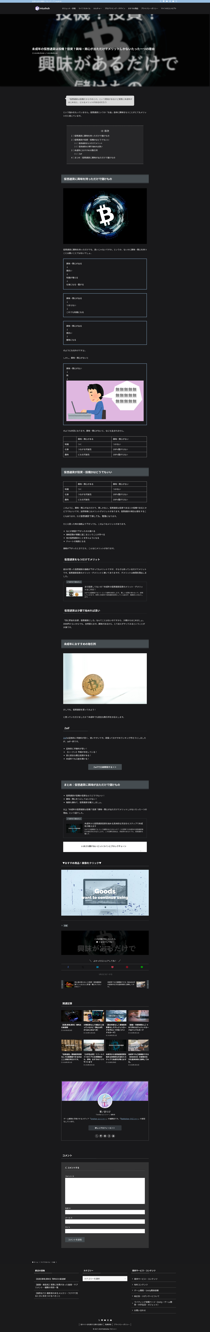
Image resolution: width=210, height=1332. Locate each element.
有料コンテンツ (141, 1284)
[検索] (176, 1)
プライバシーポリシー (122, 1324)
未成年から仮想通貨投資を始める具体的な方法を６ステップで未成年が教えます (113, 825)
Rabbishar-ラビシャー (129, 1118)
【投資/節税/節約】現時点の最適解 (50, 1278)
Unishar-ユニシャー (98, 1118)
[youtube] (166, 1)
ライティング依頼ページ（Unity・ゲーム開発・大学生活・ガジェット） (153, 1303)
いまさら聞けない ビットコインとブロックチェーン (103, 846)
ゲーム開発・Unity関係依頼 (146, 1290)
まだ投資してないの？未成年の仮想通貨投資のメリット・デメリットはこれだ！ (113, 588)
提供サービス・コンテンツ (146, 1278)
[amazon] (170, 1)
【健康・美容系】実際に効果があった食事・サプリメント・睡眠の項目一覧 (56, 1286)
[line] (163, 1)
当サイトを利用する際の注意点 (91, 1324)
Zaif (80, 153)
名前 (68, 1208)
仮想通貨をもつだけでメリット (90, 143)
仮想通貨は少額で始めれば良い (91, 146)
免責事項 (108, 1324)
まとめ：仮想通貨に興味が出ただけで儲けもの (94, 157)
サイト (67, 1227)
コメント (69, 1176)
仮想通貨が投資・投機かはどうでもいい (91, 139)
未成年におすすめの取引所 (86, 150)
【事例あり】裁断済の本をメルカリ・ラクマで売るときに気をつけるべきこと (56, 1294)
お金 (65, 925)
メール (68, 1217)
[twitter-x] (160, 1)
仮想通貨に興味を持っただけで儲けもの (91, 135)
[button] (68, 967)
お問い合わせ (140, 1310)
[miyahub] (44, 8)
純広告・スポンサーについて (146, 1296)
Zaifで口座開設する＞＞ (105, 767)
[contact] (173, 1)
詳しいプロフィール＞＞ (105, 1128)
